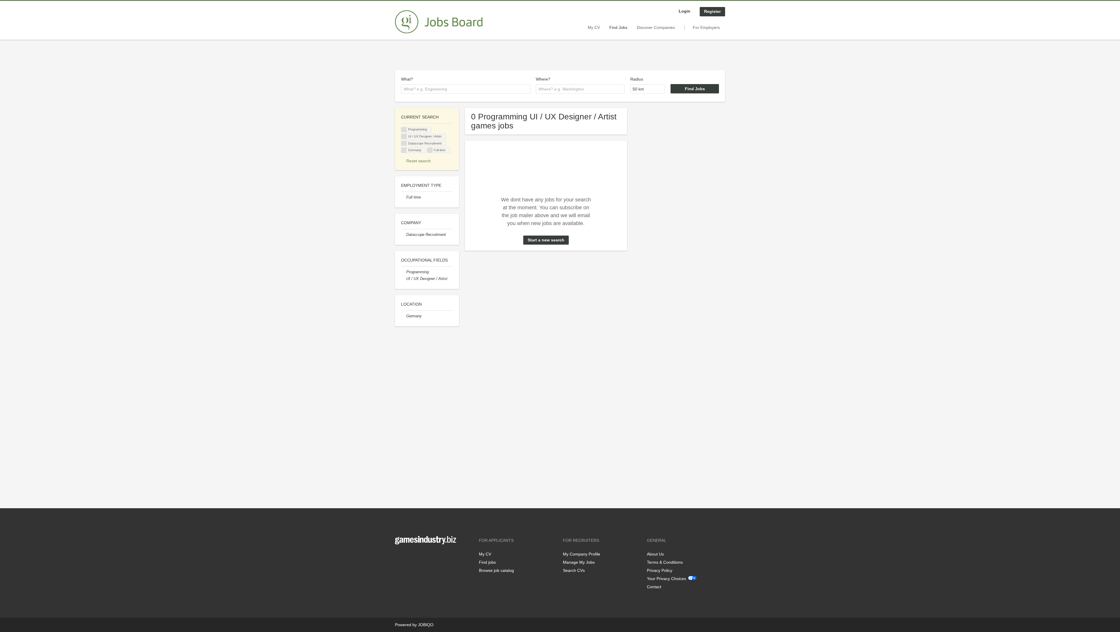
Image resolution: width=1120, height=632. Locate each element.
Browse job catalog (496, 570)
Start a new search (546, 240)
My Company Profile (581, 554)
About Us (655, 554)
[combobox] (465, 89)
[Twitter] (409, 556)
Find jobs (487, 562)
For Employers (706, 27)
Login (684, 11)
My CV (594, 27)
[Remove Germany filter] (403, 316)
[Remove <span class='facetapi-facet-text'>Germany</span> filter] (404, 150)
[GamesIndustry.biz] (438, 22)
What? (407, 79)
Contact (654, 586)
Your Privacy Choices (666, 578)
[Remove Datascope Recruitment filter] (403, 235)
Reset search (418, 161)
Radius (636, 79)
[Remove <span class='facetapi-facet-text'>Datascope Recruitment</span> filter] (404, 143)
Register (712, 11)
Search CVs (574, 570)
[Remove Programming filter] (403, 272)
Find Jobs (618, 27)
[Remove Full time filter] (403, 197)
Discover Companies (656, 27)
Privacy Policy (659, 570)
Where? (543, 79)
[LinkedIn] (417, 556)
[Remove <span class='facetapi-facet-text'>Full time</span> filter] (430, 150)
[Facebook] (399, 556)
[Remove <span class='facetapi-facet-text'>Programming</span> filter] (404, 129)
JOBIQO (425, 624)
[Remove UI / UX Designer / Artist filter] (403, 279)
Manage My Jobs (579, 562)
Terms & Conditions (665, 562)
